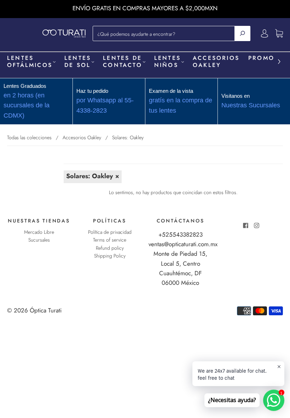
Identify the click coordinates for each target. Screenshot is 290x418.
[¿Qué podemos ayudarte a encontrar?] (166, 33)
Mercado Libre (39, 232)
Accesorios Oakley (216, 62)
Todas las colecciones (29, 137)
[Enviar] (242, 33)
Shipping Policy (110, 255)
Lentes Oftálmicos (29, 62)
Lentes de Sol (77, 62)
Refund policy (110, 248)
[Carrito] (279, 33)
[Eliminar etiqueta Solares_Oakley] (93, 176)
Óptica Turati (46, 310)
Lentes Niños (167, 62)
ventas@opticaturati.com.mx (183, 244)
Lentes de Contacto (122, 62)
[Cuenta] (264, 33)
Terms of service (109, 239)
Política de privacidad (110, 232)
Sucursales (39, 239)
